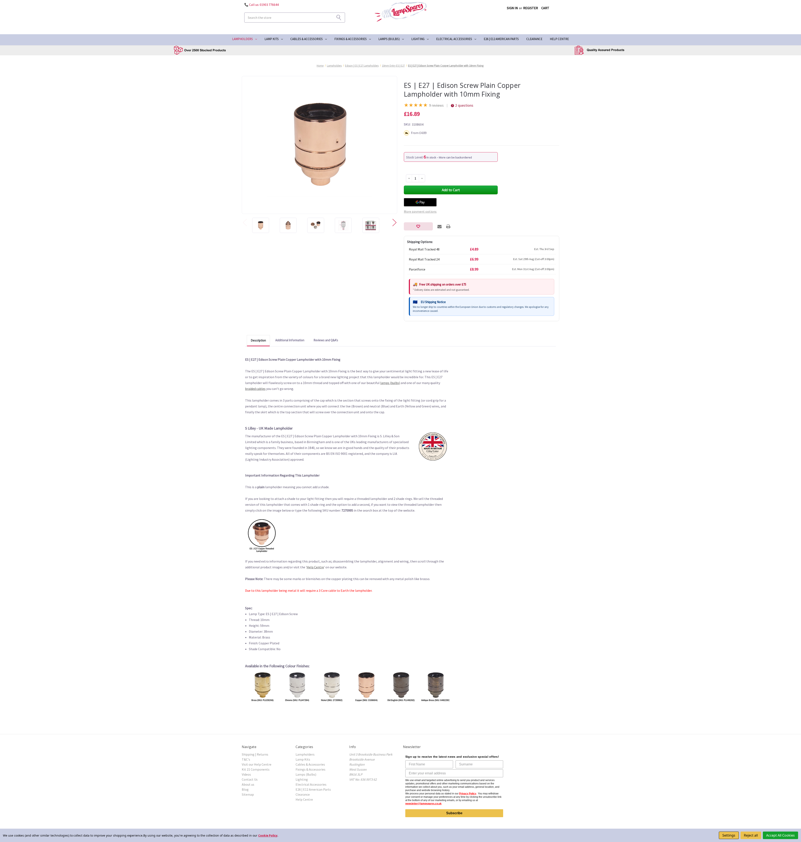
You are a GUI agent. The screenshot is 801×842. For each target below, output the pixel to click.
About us (248, 784)
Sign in (512, 8)
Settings (728, 835)
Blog (245, 789)
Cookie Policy (267, 835)
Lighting (417, 39)
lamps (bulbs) (390, 383)
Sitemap (248, 794)
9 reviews (436, 105)
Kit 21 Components (256, 769)
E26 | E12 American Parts (501, 39)
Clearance (534, 39)
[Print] (448, 226)
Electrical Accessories (454, 39)
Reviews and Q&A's (326, 340)
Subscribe (454, 813)
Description (258, 340)
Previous (245, 222)
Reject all (751, 835)
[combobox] (294, 18)
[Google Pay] (420, 202)
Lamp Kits (271, 39)
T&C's (246, 759)
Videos (246, 774)
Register (530, 8)
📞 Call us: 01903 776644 (261, 5)
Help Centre (559, 39)
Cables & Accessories (306, 39)
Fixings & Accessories (350, 39)
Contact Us (250, 779)
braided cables (255, 389)
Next (394, 222)
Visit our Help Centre (256, 764)
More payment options (420, 211)
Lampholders (242, 39)
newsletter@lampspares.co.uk (423, 803)
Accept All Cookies (780, 835)
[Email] (439, 226)
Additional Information (289, 340)
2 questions (464, 105)
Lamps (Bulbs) (389, 39)
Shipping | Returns (255, 754)
